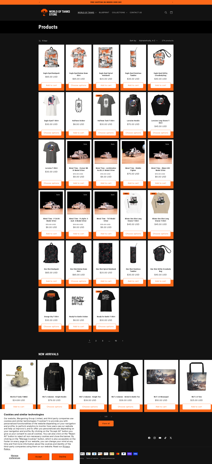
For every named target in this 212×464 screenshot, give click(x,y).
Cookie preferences (108, 458)
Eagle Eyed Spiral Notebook (106, 74)
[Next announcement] (172, 2)
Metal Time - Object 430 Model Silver (160, 169)
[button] (87, 12)
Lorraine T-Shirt (51, 168)
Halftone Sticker (78, 121)
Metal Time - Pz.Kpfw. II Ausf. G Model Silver (78, 220)
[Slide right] (111, 416)
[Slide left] (100, 416)
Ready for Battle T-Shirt (106, 317)
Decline (62, 456)
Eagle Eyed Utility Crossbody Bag (160, 74)
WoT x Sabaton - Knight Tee (90, 397)
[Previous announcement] (39, 2)
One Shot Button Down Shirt (78, 270)
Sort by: (133, 40)
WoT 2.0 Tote (197, 397)
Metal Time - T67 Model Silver (106, 220)
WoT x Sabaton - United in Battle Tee (125, 397)
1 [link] (89, 340)
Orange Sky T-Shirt (51, 317)
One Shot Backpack (51, 269)
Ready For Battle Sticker (78, 317)
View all (106, 423)
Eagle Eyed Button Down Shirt (79, 74)
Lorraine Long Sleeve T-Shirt (160, 122)
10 (116, 341)
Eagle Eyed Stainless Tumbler (133, 74)
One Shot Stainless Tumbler (133, 270)
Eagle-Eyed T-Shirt (51, 121)
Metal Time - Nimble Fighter (133, 169)
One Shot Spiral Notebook (106, 269)
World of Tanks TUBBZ (19, 397)
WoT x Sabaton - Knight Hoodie (54, 397)
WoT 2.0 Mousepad (161, 397)
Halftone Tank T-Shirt (106, 121)
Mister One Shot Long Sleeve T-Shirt (133, 220)
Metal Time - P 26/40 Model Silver (51, 220)
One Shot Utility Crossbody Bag (160, 270)
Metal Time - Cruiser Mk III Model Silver (78, 169)
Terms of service (92, 458)
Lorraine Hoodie (133, 121)
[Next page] (122, 340)
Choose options (78, 85)
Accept (38, 456)
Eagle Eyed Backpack (51, 73)
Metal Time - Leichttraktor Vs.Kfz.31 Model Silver (106, 169)
